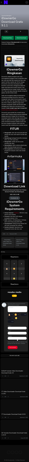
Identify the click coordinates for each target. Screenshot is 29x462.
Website (10, 336)
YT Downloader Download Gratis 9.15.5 (13, 414)
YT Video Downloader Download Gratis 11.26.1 (13, 392)
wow (12, 318)
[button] (2, 2)
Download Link (14, 198)
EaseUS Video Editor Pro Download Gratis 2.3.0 (20, 242)
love (18, 314)
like (12, 314)
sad (19, 318)
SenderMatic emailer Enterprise (9, 110)
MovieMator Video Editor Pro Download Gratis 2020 (7, 242)
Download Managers (7, 15)
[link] (26, 31)
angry (12, 321)
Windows (16, 213)
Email (9, 331)
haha (25, 314)
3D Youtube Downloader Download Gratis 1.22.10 (14, 434)
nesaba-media (14, 292)
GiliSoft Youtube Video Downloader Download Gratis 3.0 (12, 372)
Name (9, 326)
